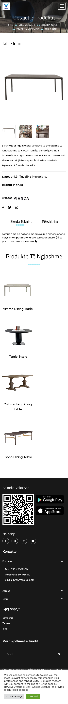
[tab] (21, 221)
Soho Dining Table (18, 457)
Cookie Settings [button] (14, 696)
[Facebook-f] (5, 541)
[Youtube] (33, 541)
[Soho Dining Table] (18, 435)
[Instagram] (24, 541)
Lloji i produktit (51, 25)
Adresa (6, 591)
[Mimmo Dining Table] (17, 287)
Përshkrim (50, 221)
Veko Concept (27, 25)
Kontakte (7, 561)
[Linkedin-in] (15, 541)
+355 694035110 (20, 574)
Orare (5, 599)
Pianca (18, 185)
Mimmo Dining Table (17, 309)
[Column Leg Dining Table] (17, 383)
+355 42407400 (18, 569)
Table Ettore (18, 357)
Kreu (10, 25)
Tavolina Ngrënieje (28, 29)
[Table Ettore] (18, 335)
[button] (34, 561)
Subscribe (59, 654)
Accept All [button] (33, 696)
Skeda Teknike (21, 221)
